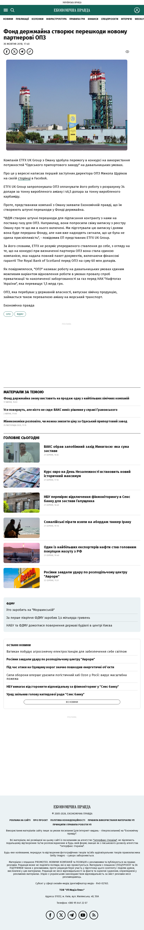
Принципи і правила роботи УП (72, 824)
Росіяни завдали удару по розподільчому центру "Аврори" (85, 574)
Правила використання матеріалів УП (111, 820)
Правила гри (77, 19)
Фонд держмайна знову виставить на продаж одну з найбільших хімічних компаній (66, 398)
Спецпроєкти (109, 19)
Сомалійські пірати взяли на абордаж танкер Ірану (87, 522)
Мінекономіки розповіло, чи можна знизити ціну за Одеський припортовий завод (65, 421)
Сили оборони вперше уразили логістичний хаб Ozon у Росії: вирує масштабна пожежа (66, 677)
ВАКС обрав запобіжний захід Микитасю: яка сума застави (86, 448)
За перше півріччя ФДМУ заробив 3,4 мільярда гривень (48, 618)
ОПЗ (8, 314)
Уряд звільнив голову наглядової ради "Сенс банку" (45, 694)
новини (8, 19)
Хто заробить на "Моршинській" (30, 610)
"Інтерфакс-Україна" (105, 840)
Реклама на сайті (20, 820)
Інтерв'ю (126, 19)
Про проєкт (40, 820)
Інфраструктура (56, 19)
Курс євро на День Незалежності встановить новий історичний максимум (87, 474)
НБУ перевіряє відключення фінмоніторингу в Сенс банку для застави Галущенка (87, 499)
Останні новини (18, 645)
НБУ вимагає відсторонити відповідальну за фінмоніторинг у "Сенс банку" (62, 687)
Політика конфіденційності (67, 820)
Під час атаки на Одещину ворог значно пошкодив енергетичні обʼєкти (60, 667)
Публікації (22, 19)
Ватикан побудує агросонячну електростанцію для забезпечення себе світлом (66, 651)
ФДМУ (20, 314)
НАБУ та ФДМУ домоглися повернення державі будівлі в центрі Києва (59, 625)
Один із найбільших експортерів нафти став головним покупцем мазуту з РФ (90, 549)
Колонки (37, 19)
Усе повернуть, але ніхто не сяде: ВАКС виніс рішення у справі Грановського (60, 410)
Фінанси (93, 19)
